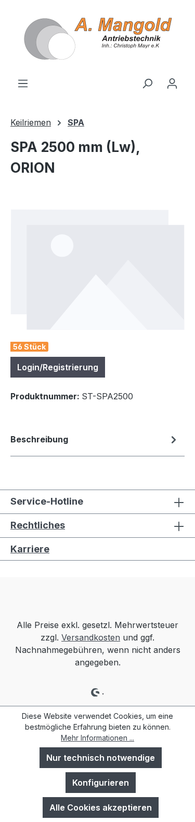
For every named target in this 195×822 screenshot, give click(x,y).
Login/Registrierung (57, 367)
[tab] (94, 441)
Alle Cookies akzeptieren (100, 807)
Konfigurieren (100, 782)
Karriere (29, 549)
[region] (97, 269)
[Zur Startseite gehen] (97, 38)
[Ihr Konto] (172, 83)
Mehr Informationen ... (97, 737)
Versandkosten (90, 637)
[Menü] (22, 83)
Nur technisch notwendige (100, 758)
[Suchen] (147, 83)
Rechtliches (37, 525)
